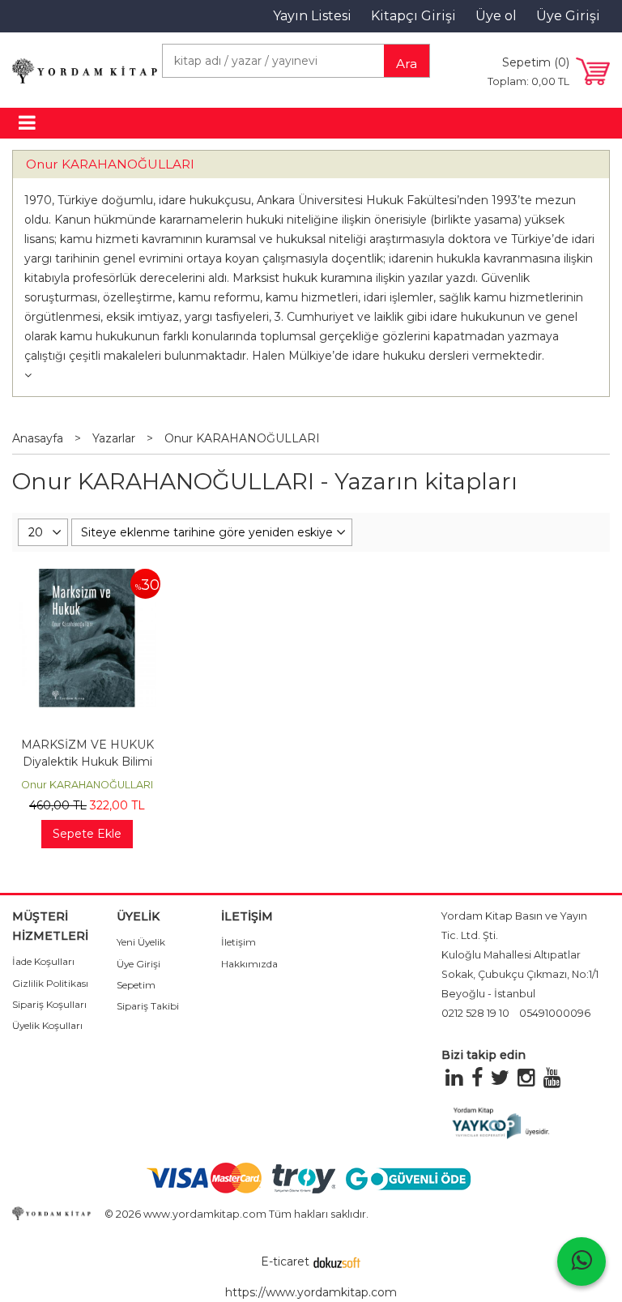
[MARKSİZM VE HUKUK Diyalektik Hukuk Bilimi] (87, 577)
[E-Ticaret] (337, 1261)
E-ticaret (285, 1261)
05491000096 (554, 1013)
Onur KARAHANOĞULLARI (110, 164)
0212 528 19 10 (475, 1013)
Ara (406, 63)
